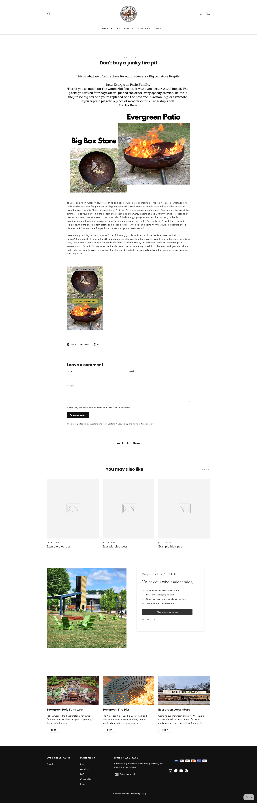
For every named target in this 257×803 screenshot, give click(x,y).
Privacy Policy (122, 423)
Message (70, 385)
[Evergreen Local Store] (184, 690)
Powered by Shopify (138, 793)
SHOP (53, 730)
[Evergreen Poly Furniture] (73, 690)
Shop (82, 764)
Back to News (130, 443)
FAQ (82, 774)
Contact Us (85, 779)
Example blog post (59, 546)
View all (206, 469)
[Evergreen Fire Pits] (128, 690)
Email (131, 371)
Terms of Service (140, 423)
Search (50, 764)
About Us (84, 769)
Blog (82, 784)
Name (69, 371)
